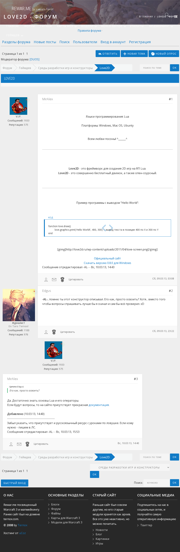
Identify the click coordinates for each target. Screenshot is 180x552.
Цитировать (76, 279)
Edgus (46, 291)
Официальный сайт (107, 258)
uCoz (22, 533)
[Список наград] (62, 279)
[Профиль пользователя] (46, 279)
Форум (7, 68)
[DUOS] (34, 59)
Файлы (55, 513)
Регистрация (140, 41)
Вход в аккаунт (113, 41)
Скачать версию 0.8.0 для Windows (107, 263)
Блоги (55, 504)
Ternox (22, 525)
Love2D (105, 68)
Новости (102, 530)
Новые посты (45, 41)
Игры (99, 543)
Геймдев (25, 68)
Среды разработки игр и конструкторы (65, 68)
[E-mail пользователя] (54, 279)
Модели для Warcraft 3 (66, 522)
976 (26, 334)
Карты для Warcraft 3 (65, 518)
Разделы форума (16, 41)
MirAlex (47, 99)
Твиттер (146, 525)
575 (26, 124)
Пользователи (85, 41)
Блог (99, 534)
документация (99, 405)
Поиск (64, 41)
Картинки (102, 539)
